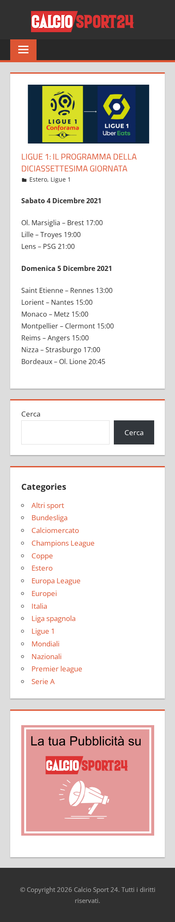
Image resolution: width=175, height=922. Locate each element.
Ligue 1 (61, 179)
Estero (38, 179)
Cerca (30, 414)
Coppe (42, 555)
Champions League (63, 543)
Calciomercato (55, 530)
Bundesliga (49, 517)
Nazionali (46, 656)
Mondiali (45, 644)
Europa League (56, 580)
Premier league (56, 669)
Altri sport (47, 505)
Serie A (43, 681)
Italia (39, 606)
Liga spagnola (53, 618)
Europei (44, 593)
